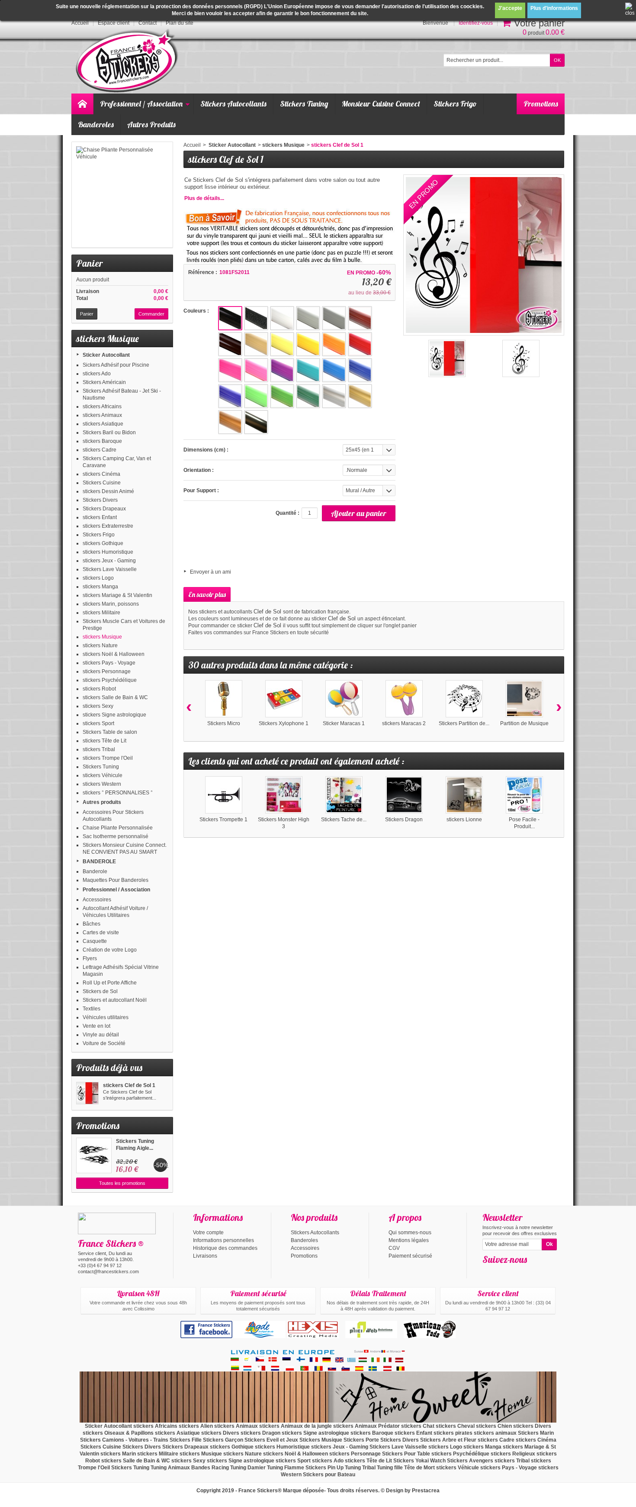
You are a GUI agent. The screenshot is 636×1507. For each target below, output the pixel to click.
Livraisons (205, 1256)
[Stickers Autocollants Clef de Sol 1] (447, 358)
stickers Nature (100, 645)
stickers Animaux (102, 415)
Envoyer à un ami (210, 572)
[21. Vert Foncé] (308, 396)
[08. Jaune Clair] (282, 344)
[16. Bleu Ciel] (334, 370)
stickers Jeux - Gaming (109, 561)
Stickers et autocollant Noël (115, 1000)
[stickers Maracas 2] (404, 698)
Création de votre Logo (110, 950)
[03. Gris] (308, 318)
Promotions (541, 104)
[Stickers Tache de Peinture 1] (344, 795)
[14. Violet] (282, 370)
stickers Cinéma (101, 474)
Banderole (95, 871)
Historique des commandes (225, 1248)
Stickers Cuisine (102, 483)
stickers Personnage (107, 671)
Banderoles (96, 124)
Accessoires (97, 900)
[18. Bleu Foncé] (230, 396)
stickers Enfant (100, 517)
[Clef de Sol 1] (521, 358)
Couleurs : (196, 311)
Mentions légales (409, 1240)
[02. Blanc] (282, 318)
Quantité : (287, 513)
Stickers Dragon (404, 819)
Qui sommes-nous (410, 1232)
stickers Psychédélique (110, 680)
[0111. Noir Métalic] (256, 318)
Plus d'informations (554, 8)
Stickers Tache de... (343, 819)
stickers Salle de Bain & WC (115, 697)
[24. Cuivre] (230, 422)
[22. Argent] (334, 396)
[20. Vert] (282, 396)
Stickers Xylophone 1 (283, 723)
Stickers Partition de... (464, 723)
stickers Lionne (464, 819)
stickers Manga (100, 587)
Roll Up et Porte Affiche (110, 983)
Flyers (90, 958)
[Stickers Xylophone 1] (284, 698)
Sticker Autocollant (106, 355)
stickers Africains (102, 406)
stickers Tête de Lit (104, 741)
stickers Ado (97, 374)
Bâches (91, 924)
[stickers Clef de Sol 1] (87, 1093)
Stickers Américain (104, 382)
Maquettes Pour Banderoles (115, 880)
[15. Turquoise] (308, 370)
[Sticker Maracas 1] (344, 698)
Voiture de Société (104, 1043)
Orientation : (198, 470)
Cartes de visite (101, 932)
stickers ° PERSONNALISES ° (118, 793)
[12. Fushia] (230, 370)
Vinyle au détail (101, 1035)
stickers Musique (102, 637)
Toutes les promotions (122, 1183)
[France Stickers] (128, 61)
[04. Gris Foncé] (334, 318)
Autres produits (102, 802)
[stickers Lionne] (464, 795)
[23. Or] (360, 396)
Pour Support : (201, 490)
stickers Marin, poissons (111, 604)
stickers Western (102, 784)
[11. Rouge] (360, 344)
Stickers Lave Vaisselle (110, 569)
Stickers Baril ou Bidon (109, 432)
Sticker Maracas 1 (344, 723)
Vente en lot (96, 1026)
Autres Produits (151, 124)
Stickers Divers (100, 500)
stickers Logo (98, 578)
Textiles (91, 1009)
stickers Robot (99, 689)
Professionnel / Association (141, 104)
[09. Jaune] (308, 344)
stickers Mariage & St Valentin (117, 595)
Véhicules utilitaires (105, 1017)
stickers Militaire (101, 613)
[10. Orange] (334, 344)
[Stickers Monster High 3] (284, 795)
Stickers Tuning (304, 104)
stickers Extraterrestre (108, 526)
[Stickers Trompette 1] (223, 795)
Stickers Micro (223, 723)
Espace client (113, 23)
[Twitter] (503, 1272)
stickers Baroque (102, 441)
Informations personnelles (223, 1240)
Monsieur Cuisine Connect (381, 104)
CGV (394, 1248)
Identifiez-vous (476, 23)
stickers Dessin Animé (108, 491)
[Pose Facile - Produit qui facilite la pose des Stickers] (524, 795)
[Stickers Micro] (223, 698)
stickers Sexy (98, 706)
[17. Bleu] (360, 370)
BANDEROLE (99, 861)
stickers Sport (98, 723)
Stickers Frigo (455, 104)
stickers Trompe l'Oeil (108, 758)
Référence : (202, 272)
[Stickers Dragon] (404, 795)
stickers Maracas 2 (404, 723)
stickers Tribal (99, 749)
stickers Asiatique (103, 424)
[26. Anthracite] (256, 422)
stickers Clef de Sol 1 (129, 1085)
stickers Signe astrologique (114, 715)
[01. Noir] (230, 318)
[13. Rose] (256, 370)
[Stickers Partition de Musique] (464, 698)
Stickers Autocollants (233, 104)
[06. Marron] (230, 344)
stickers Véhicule (102, 775)
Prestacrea (426, 1491)
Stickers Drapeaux (104, 509)
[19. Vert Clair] (256, 396)
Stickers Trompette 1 (223, 819)
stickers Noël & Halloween (114, 654)
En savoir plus (207, 594)
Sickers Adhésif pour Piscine (116, 365)
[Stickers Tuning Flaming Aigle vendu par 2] (94, 1155)
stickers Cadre (99, 450)
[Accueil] (82, 104)
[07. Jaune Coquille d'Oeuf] (256, 344)
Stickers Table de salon (110, 732)
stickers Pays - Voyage (109, 663)
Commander (151, 313)
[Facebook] (488, 1272)
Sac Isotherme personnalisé (115, 836)
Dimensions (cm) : (205, 450)
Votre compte (208, 1232)
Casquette (95, 941)
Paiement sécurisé (410, 1256)
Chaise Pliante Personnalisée (118, 828)
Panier (89, 263)
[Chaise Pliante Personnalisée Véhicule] (122, 194)
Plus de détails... (204, 198)
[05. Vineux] (360, 318)
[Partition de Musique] (524, 698)
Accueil (192, 145)
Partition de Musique (524, 723)
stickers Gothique (103, 543)
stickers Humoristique (108, 552)
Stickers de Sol (100, 991)
